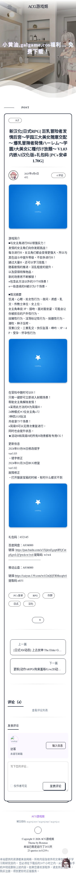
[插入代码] (19, 777)
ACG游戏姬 (47, 839)
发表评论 (55, 786)
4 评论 (60, 175)
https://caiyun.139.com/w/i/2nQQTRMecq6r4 (41, 576)
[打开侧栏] (65, 851)
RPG (35, 595)
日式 (16, 603)
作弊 (50, 595)
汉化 (30, 603)
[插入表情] (12, 777)
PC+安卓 (18, 595)
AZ (17, 120)
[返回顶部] (66, 863)
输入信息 (57, 745)
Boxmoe (43, 843)
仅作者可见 (20, 786)
